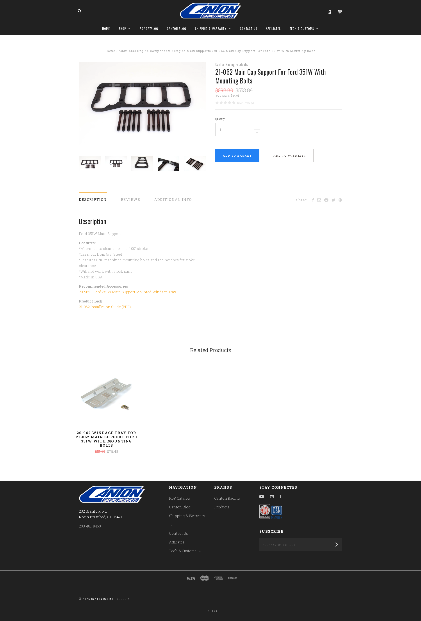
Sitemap (213, 611)
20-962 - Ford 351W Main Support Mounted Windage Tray (127, 292)
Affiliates (176, 542)
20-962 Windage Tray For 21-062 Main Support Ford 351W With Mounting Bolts (106, 439)
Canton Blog (179, 507)
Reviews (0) (245, 103)
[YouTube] (261, 496)
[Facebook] (281, 496)
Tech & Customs (183, 550)
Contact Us (178, 533)
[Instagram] (272, 496)
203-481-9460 (90, 526)
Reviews (130, 199)
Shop (123, 28)
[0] (339, 11)
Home (106, 28)
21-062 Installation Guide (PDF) (105, 306)
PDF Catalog (179, 498)
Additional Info (173, 199)
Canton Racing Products (231, 64)
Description (93, 199)
